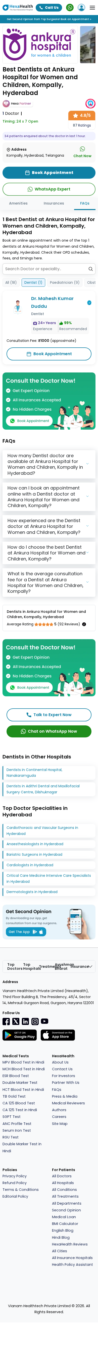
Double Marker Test (20, 1082)
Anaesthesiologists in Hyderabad (35, 843)
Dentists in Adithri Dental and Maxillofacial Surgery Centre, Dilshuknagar (43, 789)
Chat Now (82, 155)
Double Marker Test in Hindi (22, 1147)
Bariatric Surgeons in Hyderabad (34, 854)
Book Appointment (52, 354)
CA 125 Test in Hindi (20, 1109)
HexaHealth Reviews (70, 1244)
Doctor (11, 113)
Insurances (54, 203)
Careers (59, 1116)
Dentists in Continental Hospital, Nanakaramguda (34, 772)
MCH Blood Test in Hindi (24, 1069)
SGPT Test (12, 1116)
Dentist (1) (33, 282)
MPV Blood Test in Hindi (23, 1062)
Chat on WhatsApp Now (52, 731)
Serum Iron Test (17, 1130)
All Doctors (62, 1176)
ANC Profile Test (17, 1123)
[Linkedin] (25, 1021)
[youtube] (44, 1020)
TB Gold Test (14, 1096)
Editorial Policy (15, 1196)
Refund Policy (15, 1182)
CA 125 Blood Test (19, 1103)
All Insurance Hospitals (72, 1257)
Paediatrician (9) (65, 282)
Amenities (18, 203)
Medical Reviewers (68, 1103)
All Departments (66, 1203)
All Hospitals (63, 1182)
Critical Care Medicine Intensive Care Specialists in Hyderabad (49, 878)
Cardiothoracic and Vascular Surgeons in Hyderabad (42, 830)
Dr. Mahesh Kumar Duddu (52, 302)
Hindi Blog (61, 1237)
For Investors (63, 1075)
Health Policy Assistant (72, 1264)
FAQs (84, 203)
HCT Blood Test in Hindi (23, 1089)
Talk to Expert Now (52, 715)
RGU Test (11, 1137)
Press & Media (64, 1096)
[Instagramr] (35, 1021)
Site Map (60, 1123)
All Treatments (65, 1196)
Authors (59, 1109)
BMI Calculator (65, 1223)
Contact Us (62, 1069)
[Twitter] (16, 1021)
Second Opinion (66, 1210)
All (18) (11, 282)
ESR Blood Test (16, 1075)
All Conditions (64, 1189)
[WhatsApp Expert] (70, 7)
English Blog (62, 1230)
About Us (60, 1062)
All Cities (59, 1251)
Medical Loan (64, 1216)
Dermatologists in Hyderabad (32, 891)
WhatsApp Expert (52, 189)
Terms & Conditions (21, 1189)
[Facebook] (6, 1021)
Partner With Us (65, 1082)
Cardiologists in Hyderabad (30, 865)
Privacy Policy (15, 1176)
